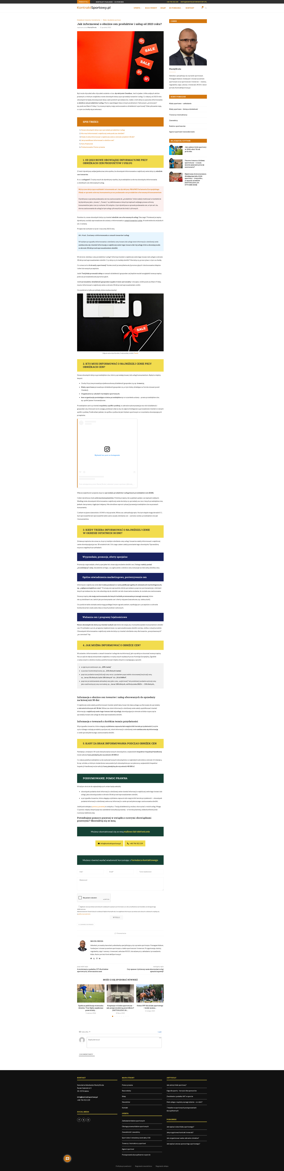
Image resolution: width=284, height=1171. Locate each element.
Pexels (136, 353)
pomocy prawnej (98, 806)
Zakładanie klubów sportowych (133, 1121)
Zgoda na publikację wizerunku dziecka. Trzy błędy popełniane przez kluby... (90, 1008)
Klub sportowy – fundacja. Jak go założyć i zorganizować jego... (123, 2)
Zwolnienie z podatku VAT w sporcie (180, 1096)
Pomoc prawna (127, 1085)
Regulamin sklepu (162, 1166)
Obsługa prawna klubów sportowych (135, 1126)
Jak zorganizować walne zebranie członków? (183, 1138)
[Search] (206, 8)
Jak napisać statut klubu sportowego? (180, 1127)
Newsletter (126, 1102)
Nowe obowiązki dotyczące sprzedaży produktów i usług (103, 130)
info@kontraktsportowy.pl (193, 2)
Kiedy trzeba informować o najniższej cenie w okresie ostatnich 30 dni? (108, 137)
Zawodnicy (173, 120)
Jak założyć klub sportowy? (176, 1085)
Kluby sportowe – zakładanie (180, 103)
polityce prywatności (84, 914)
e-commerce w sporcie (86, 924)
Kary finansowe (87, 144)
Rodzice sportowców (177, 126)
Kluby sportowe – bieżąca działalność (183, 109)
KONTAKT (190, 8)
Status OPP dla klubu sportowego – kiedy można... (150, 1007)
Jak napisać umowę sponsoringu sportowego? (183, 1144)
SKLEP (163, 8)
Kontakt (125, 1108)
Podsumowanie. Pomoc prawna (93, 147)
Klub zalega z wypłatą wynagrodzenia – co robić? (184, 1102)
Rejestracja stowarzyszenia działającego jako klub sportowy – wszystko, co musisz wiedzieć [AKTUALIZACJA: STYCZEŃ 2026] (195, 179)
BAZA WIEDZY (151, 8)
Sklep (124, 1096)
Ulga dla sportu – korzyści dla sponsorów (182, 1091)
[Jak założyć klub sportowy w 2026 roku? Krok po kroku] (175, 150)
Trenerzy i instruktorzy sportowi (134, 1143)
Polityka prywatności (123, 1166)
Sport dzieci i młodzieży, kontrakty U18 (136, 1138)
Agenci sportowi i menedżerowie (182, 132)
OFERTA (137, 8)
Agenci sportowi (128, 1149)
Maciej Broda (92, 27)
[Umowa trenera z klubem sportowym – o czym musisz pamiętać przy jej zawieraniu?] (175, 163)
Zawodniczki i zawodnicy (131, 1132)
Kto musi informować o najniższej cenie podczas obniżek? (102, 133)
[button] (92, 2)
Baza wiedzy (126, 1091)
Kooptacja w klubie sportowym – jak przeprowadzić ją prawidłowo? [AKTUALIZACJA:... (120, 1008)
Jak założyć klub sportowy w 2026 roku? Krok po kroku (195, 149)
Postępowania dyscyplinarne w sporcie (136, 1155)
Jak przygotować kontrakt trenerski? (180, 1132)
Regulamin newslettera (143, 1166)
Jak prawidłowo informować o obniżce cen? (97, 140)
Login (160, 1032)
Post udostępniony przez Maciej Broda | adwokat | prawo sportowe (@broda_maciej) (108, 484)
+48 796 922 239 (172, 2)
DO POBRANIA (175, 8)
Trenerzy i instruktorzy (178, 115)
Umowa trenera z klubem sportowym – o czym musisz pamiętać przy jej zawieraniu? (195, 163)
